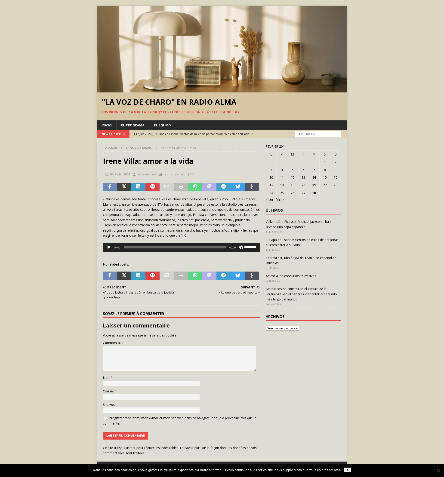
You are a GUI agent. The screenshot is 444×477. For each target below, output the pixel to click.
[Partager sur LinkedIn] (138, 187)
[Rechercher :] (318, 134)
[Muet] (240, 247)
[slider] (250, 247)
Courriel (108, 391)
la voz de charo (174, 174)
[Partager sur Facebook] (110, 187)
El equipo (162, 125)
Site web (109, 404)
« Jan (269, 199)
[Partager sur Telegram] (223, 187)
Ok (347, 470)
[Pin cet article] (152, 187)
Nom (107, 377)
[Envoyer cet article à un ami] (167, 187)
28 (314, 193)
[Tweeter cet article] (124, 187)
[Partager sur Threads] (252, 187)
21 (314, 185)
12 (292, 177)
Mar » (280, 199)
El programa (133, 125)
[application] (181, 247)
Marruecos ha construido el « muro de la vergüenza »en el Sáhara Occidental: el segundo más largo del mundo (301, 294)
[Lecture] (109, 247)
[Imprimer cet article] (181, 187)
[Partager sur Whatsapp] (195, 187)
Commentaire (113, 342)
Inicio (107, 125)
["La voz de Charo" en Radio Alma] (222, 89)
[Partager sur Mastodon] (209, 187)
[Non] (438, 470)
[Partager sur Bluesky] (238, 187)
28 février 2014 (119, 174)
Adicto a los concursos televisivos (291, 276)
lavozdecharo (146, 174)
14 (314, 177)
